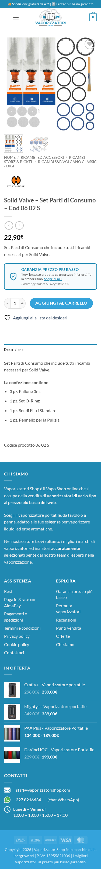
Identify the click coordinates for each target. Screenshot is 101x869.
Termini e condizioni (22, 627)
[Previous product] (19, 225)
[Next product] (9, 225)
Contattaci (14, 652)
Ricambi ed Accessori (42, 157)
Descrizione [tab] (13, 349)
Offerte (63, 636)
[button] (16, 17)
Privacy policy (17, 636)
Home (10, 157)
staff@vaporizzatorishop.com (43, 789)
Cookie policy (16, 644)
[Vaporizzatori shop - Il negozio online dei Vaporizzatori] (50, 17)
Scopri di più (53, 279)
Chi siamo (65, 644)
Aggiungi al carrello (61, 303)
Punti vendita (68, 627)
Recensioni (66, 619)
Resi (8, 591)
